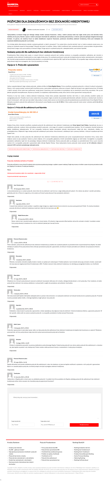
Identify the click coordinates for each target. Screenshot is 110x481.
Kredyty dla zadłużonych (30, 24)
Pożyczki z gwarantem (74, 149)
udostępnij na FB (57, 29)
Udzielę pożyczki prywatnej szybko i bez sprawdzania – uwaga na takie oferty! (26, 173)
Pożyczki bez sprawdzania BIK (51, 449)
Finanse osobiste (45, 10)
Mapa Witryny (79, 473)
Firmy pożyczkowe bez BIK (50, 447)
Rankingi (22, 10)
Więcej (10, 13)
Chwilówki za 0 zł (47, 456)
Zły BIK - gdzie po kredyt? (16, 449)
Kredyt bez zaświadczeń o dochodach (20, 460)
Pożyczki (36, 10)
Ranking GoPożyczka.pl (81, 460)
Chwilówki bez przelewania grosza (52, 452)
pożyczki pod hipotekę (58, 149)
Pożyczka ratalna (15, 70)
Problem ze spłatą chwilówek (50, 454)
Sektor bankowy (76, 10)
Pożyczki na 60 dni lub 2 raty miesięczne (17, 176)
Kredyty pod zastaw (51, 24)
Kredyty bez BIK (19, 24)
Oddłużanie (60, 24)
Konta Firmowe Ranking (81, 456)
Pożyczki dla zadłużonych (49, 458)
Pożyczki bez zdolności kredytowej (19, 149)
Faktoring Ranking (79, 458)
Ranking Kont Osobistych (81, 452)
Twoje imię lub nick (15, 421)
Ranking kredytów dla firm (82, 447)
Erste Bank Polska (13, 114)
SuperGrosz (11, 72)
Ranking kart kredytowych (82, 449)
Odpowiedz (10, 196)
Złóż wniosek (96, 75)
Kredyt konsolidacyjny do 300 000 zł (23, 112)
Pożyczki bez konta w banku (17, 456)
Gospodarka (56, 10)
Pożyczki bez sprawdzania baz (50, 460)
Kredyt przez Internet (15, 447)
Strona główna (13, 10)
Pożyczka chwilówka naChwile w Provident (20, 161)
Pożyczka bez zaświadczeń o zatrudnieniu (21, 458)
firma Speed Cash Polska (80, 125)
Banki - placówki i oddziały (91, 10)
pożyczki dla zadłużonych (41, 149)
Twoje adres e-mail (45, 421)
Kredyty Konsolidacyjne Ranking (84, 454)
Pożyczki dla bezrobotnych (70, 24)
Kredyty (29, 10)
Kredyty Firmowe (41, 24)
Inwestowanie (66, 10)
